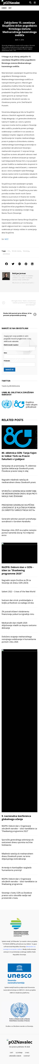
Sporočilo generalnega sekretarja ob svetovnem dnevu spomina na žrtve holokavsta (17, 842)
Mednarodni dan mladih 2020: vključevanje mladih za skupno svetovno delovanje (19, 625)
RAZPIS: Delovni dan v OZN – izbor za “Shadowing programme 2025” (18, 570)
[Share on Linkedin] (32, 264)
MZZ (6, 239)
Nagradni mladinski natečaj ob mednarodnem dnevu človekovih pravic (19, 481)
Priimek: (7, 361)
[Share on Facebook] (6, 264)
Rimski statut (16, 251)
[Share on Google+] (19, 264)
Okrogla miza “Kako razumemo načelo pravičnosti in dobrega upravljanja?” (23, 303)
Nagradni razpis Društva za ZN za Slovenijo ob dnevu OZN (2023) (16, 581)
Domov (4, 8)
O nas (27, 1053)
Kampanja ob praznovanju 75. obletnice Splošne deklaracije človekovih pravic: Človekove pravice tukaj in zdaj (19, 468)
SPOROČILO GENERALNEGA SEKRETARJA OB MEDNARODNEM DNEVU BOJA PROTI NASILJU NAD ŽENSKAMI (19, 493)
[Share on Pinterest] (26, 264)
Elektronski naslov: (11, 345)
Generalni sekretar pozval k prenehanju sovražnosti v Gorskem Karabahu (19, 520)
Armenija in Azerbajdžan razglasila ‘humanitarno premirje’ (16, 868)
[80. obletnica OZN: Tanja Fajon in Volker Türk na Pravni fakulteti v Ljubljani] (19, 437)
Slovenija (26, 251)
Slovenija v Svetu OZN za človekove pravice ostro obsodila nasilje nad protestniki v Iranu (17, 895)
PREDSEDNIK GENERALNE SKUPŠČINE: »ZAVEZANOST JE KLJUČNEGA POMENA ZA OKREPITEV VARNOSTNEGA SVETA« (18, 507)
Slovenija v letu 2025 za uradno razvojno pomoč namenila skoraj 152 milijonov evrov (19, 533)
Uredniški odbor (15, 1056)
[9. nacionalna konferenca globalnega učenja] (19, 730)
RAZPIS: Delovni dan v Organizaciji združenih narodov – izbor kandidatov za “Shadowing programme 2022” (19, 828)
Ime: (5, 353)
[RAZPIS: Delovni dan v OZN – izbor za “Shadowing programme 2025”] (19, 553)
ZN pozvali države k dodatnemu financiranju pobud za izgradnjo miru (18, 612)
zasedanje (6, 254)
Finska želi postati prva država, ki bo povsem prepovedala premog (17, 314)
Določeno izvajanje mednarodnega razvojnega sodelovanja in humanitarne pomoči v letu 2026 (19, 639)
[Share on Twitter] (13, 264)
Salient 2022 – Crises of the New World (18, 591)
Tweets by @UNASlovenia (11, 386)
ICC (9, 251)
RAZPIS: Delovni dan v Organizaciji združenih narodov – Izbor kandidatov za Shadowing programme (19, 881)
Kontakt (27, 1056)
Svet (11, 1053)
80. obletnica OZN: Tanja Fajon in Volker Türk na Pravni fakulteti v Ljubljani (19, 456)
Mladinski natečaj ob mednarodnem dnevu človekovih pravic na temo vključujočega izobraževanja (17, 856)
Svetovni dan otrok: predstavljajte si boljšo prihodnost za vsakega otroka (18, 601)
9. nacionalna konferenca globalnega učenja (16, 817)
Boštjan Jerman (19, 273)
